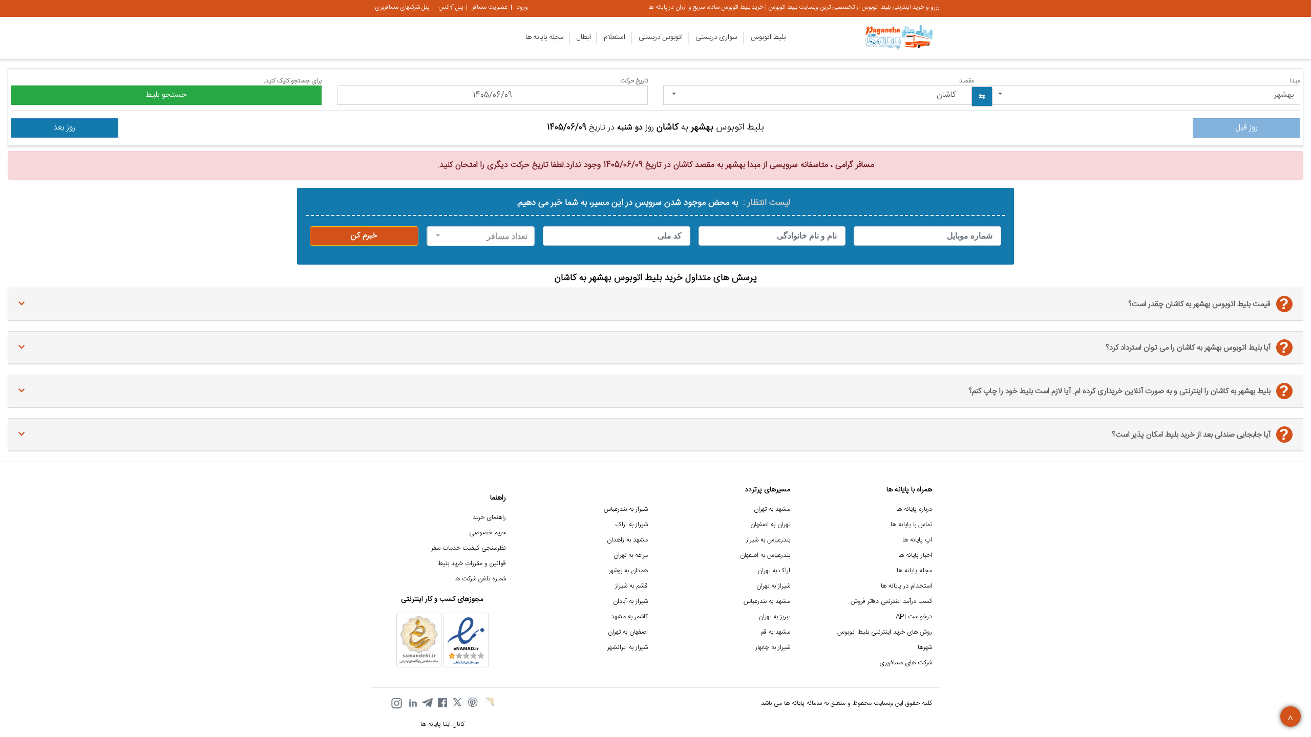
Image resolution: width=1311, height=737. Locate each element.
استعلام (614, 37)
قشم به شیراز (631, 586)
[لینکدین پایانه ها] (411, 703)
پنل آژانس (450, 7)
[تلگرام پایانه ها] (427, 703)
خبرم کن (364, 236)
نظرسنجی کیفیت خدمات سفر (468, 548)
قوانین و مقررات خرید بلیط (472, 563)
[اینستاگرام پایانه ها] (396, 703)
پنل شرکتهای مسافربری (402, 7)
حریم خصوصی (487, 533)
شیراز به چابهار (772, 647)
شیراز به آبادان (630, 601)
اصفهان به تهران (628, 632)
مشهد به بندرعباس (767, 601)
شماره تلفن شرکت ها (480, 579)
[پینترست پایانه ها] (473, 703)
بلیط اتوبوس (768, 37)
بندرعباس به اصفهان (765, 555)
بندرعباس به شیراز (768, 540)
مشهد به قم (775, 632)
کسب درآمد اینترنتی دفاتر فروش (891, 601)
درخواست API (914, 617)
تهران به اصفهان (770, 524)
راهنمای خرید (489, 517)
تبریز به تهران (774, 617)
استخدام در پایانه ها (906, 586)
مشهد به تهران (772, 509)
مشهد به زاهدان (627, 540)
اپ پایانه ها (917, 540)
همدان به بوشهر (628, 571)
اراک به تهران (773, 571)
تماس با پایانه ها (911, 524)
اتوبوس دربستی (661, 37)
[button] (1144, 95)
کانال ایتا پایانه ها (442, 724)
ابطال (584, 37)
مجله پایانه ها (544, 37)
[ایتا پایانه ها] (488, 703)
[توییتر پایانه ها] (457, 703)
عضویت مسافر (490, 7)
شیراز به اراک (632, 524)
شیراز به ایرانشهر (627, 647)
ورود (522, 7)
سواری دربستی (716, 37)
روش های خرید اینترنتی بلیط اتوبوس (884, 632)
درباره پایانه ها (914, 509)
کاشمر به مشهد (629, 617)
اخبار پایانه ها (915, 555)
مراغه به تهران (631, 555)
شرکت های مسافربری (905, 663)
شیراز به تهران (773, 586)
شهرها (925, 647)
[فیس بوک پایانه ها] (442, 703)
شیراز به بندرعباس (626, 509)
